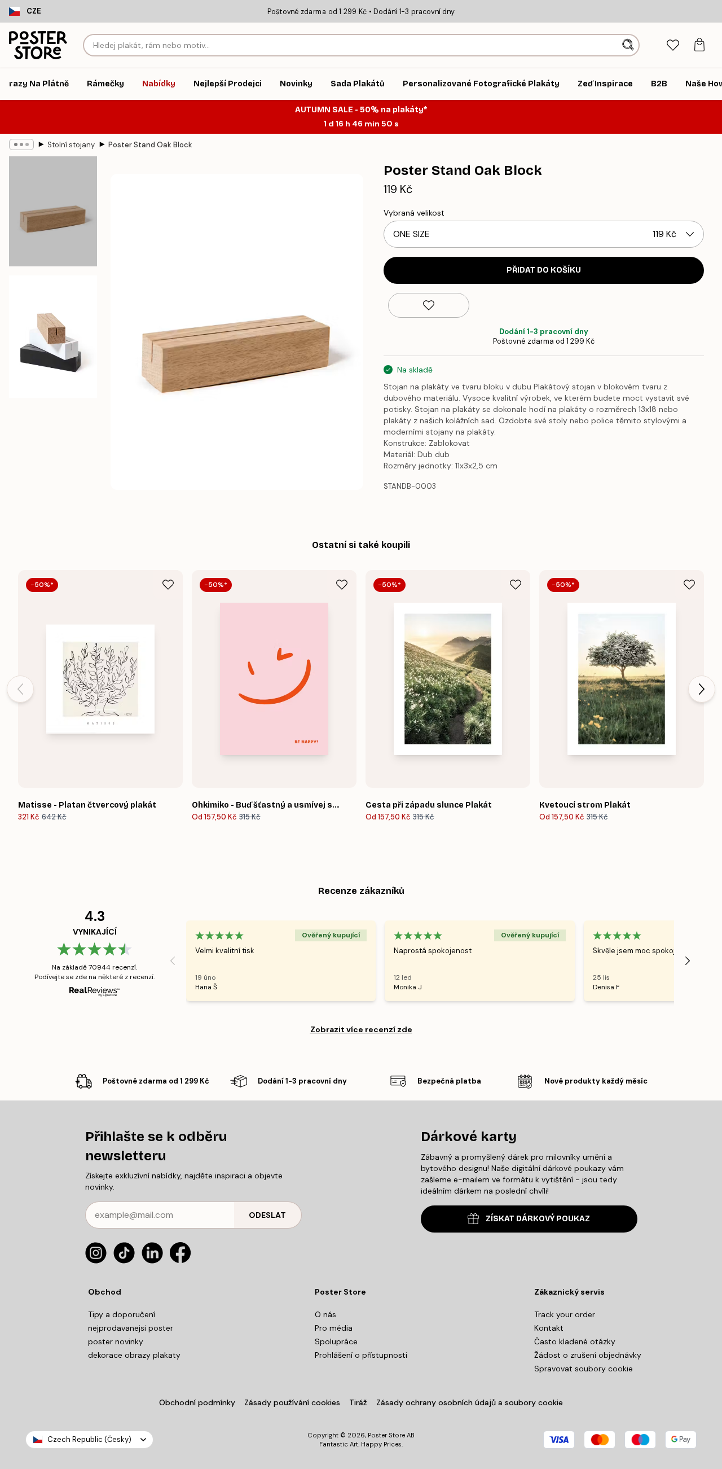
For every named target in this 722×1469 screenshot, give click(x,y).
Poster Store (386, 1435)
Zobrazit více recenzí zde (361, 1029)
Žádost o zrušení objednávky (587, 1355)
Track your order (564, 1314)
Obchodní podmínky (197, 1402)
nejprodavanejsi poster (130, 1328)
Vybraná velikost (414, 213)
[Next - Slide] (701, 689)
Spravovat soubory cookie (583, 1368)
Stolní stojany (71, 145)
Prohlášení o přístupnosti (361, 1355)
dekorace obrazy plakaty (134, 1355)
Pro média (334, 1328)
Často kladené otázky (574, 1341)
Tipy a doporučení (121, 1314)
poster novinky (115, 1341)
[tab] (672, 45)
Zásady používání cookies (292, 1402)
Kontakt (548, 1328)
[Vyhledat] (629, 45)
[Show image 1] (53, 211)
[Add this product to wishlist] (428, 305)
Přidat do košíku (544, 270)
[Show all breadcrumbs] (21, 144)
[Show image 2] (53, 336)
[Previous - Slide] (20, 689)
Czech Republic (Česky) (89, 1439)
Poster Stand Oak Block (150, 145)
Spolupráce (336, 1341)
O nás (325, 1314)
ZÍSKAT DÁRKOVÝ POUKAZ (538, 1219)
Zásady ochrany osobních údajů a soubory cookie (469, 1402)
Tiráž (358, 1402)
